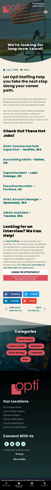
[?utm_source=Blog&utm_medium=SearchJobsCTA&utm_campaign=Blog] (25, 280)
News (26, 70)
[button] (46, 12)
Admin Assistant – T (17, 214)
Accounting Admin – (24, 161)
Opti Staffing (12, 241)
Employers (36, 346)
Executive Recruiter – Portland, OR (19, 187)
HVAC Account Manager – (22, 201)
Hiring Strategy (17, 353)
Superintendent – (20, 174)
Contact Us (44, 485)
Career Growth (17, 346)
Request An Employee (19, 486)
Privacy (19, 454)
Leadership (36, 353)
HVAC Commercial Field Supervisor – (22, 147)
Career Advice (25, 339)
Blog (32, 485)
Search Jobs (6, 485)
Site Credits (19, 459)
